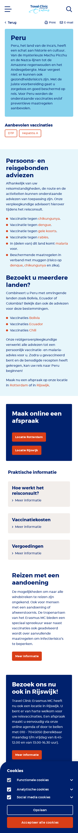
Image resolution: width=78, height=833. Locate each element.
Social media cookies (33, 797)
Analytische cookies (33, 789)
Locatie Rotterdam (29, 437)
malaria (62, 243)
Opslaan (40, 810)
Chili (32, 330)
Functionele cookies (33, 780)
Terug (12, 22)
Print (52, 22)
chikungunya (49, 218)
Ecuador (36, 324)
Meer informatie (28, 500)
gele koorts (47, 231)
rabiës (43, 237)
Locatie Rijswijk (26, 450)
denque (16, 265)
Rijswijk (43, 385)
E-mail (68, 22)
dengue (44, 225)
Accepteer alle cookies (40, 822)
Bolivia (34, 318)
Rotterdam (19, 385)
